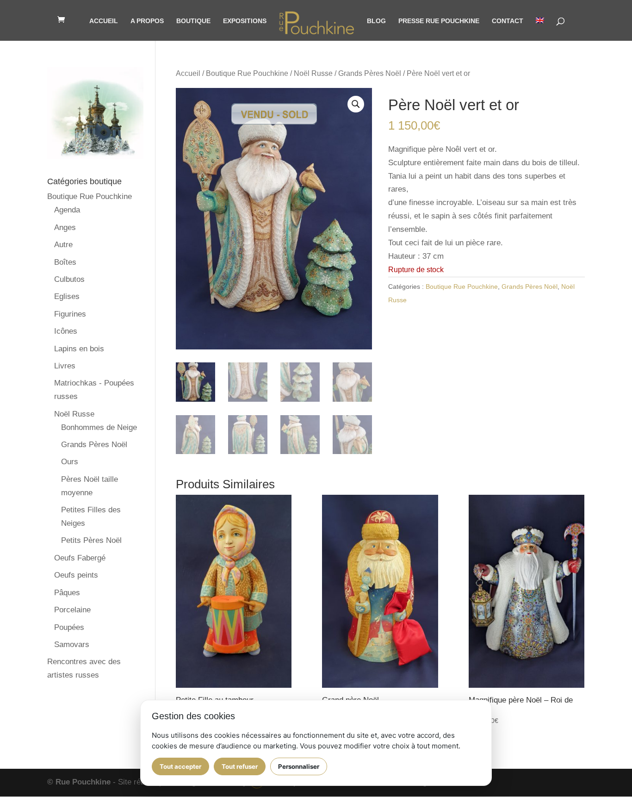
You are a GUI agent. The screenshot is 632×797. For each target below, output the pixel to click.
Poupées (69, 627)
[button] (355, 104)
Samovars (71, 644)
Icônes (65, 331)
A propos (147, 21)
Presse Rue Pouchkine (438, 21)
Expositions (244, 21)
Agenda (67, 209)
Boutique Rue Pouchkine (247, 73)
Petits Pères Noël (91, 540)
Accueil (103, 21)
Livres (64, 365)
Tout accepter (180, 766)
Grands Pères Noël (369, 73)
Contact (507, 21)
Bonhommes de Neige (99, 427)
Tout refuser (240, 766)
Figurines (70, 314)
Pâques (67, 592)
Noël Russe (313, 73)
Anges (65, 227)
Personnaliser (298, 766)
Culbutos (69, 279)
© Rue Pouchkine (79, 782)
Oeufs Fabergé (79, 558)
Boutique (193, 21)
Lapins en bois (79, 348)
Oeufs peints (76, 575)
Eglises (67, 296)
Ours (69, 461)
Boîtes (65, 262)
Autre (63, 244)
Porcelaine (72, 609)
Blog (376, 21)
